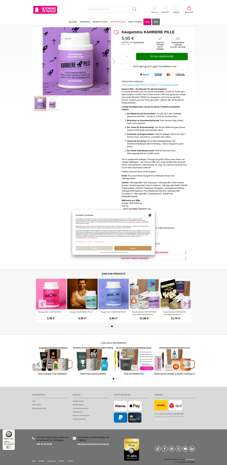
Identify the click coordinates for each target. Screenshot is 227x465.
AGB (33, 401)
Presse (61, 461)
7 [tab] (123, 379)
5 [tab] (117, 379)
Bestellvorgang (78, 405)
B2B (156, 22)
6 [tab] (120, 379)
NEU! (147, 22)
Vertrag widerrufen (79, 419)
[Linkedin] (192, 450)
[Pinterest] (171, 450)
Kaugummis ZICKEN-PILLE (50, 312)
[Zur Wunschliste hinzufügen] (116, 32)
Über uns (154, 12)
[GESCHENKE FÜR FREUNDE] (45, 10)
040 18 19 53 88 (44, 444)
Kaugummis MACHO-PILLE (81, 312)
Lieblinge (176, 12)
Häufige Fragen (78, 401)
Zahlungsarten (78, 412)
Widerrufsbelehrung (39, 408)
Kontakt (41, 461)
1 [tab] (112, 326)
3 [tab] (110, 379)
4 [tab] (113, 379)
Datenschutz (36, 405)
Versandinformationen (81, 408)
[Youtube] (185, 450)
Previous (42, 304)
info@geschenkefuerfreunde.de (93, 444)
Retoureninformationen (81, 415)
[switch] (8, 447)
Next (185, 304)
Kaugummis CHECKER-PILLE (113, 312)
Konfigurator (118, 22)
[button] (114, 61)
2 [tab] (115, 326)
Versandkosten (138, 42)
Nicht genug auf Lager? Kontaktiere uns (154, 66)
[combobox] (113, 9)
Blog (33, 461)
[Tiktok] (158, 450)
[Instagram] (178, 450)
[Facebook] (165, 450)
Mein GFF (165, 12)
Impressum (51, 461)
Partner (70, 461)
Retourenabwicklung (161, 419)
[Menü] (13, 431)
